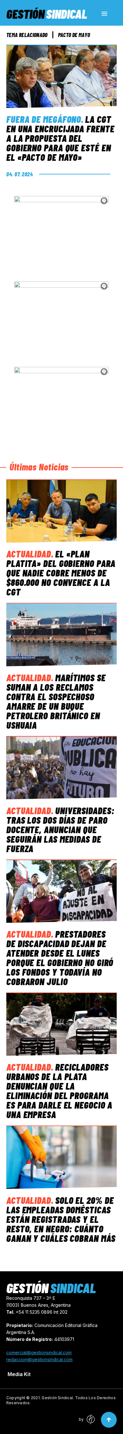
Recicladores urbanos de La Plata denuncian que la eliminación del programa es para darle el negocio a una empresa (59, 1090)
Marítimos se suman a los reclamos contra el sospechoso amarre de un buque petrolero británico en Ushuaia (56, 701)
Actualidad (28, 553)
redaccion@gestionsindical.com (39, 1359)
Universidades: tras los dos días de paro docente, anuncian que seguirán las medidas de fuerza (60, 829)
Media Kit (19, 1374)
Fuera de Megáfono (43, 119)
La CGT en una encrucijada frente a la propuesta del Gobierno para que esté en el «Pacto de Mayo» (60, 138)
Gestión (46, 13)
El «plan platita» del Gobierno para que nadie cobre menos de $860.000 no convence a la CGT (60, 572)
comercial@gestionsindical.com (39, 1352)
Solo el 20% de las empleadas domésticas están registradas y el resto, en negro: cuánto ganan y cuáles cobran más (60, 1219)
